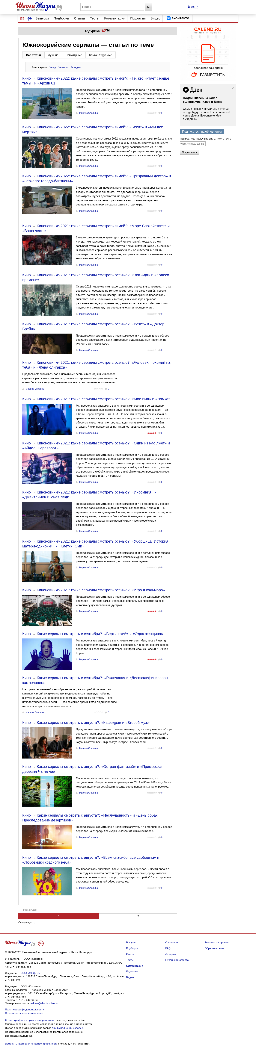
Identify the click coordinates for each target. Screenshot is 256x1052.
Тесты (94, 18)
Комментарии (114, 18)
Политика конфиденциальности (24, 1009)
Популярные (74, 55)
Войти (194, 6)
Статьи (79, 18)
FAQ (168, 948)
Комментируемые (100, 55)
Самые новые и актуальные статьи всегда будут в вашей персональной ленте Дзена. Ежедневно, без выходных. (206, 113)
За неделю (76, 67)
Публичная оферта (177, 959)
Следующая (25, 922)
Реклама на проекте (217, 942)
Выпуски (42, 18)
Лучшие (53, 55)
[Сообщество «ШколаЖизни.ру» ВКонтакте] (177, 18)
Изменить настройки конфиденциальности (31, 1043)
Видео (155, 18)
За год (52, 67)
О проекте (171, 942)
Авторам (170, 954)
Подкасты (138, 18)
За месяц (63, 67)
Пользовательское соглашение (24, 1013)
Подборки (61, 18)
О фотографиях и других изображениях (29, 1019)
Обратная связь (214, 948)
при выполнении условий (67, 1027)
